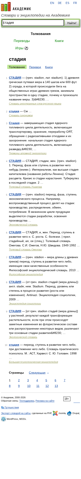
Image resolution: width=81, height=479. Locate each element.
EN (52, 3)
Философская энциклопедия (26, 274)
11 (37, 386)
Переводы (22, 41)
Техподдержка (26, 401)
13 (56, 386)
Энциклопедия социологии (25, 303)
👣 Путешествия (10, 407)
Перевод (35, 67)
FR (75, 3)
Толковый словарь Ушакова (25, 186)
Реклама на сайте (45, 401)
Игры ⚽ (21, 48)
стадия (14, 111)
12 (47, 386)
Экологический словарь (23, 337)
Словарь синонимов (21, 115)
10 (29, 386)
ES (67, 3)
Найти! (71, 23)
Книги (59, 41)
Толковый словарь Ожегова (25, 249)
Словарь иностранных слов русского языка (35, 103)
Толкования (40, 34)
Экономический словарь (23, 224)
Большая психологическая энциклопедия (33, 362)
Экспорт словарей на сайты (16, 413)
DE (60, 3)
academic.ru (16, 6)
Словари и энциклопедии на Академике (35, 15)
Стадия (14, 123)
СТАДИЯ (15, 77)
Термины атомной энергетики (28, 153)
